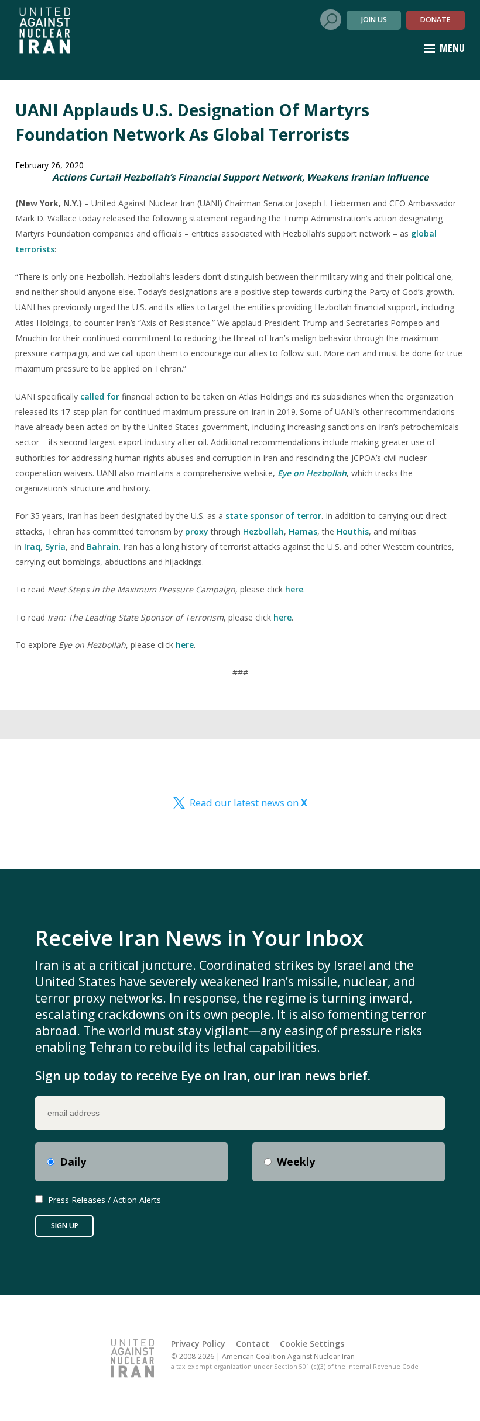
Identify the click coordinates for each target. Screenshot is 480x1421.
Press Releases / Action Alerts (104, 1199)
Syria (55, 546)
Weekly (296, 1162)
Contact (252, 1343)
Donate (435, 20)
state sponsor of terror (273, 515)
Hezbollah (263, 531)
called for (99, 396)
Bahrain (103, 546)
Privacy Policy (198, 1343)
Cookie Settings (312, 1343)
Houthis (353, 531)
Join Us (374, 20)
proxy (196, 531)
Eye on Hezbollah (312, 473)
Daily (73, 1162)
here (294, 589)
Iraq (32, 546)
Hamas (303, 531)
